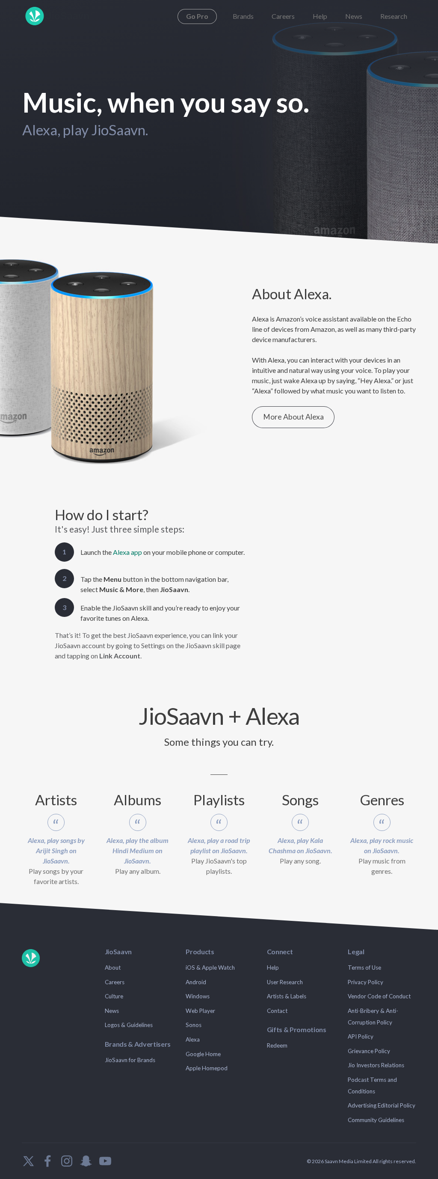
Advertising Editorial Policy (381, 1105)
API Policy (360, 1036)
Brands (243, 16)
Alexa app (127, 552)
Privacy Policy (365, 982)
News (353, 16)
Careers (283, 16)
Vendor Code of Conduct (379, 996)
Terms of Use (364, 967)
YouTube (105, 1161)
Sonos (193, 1024)
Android (196, 982)
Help (320, 16)
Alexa (193, 1039)
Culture (114, 996)
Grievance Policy (369, 1051)
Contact (277, 1010)
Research (393, 16)
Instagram (66, 1161)
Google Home (203, 1054)
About (113, 967)
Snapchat (86, 1161)
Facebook (47, 1161)
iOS (190, 967)
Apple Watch (218, 967)
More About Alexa (293, 416)
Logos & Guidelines (129, 1024)
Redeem (277, 1045)
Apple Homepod (207, 1068)
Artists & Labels (286, 996)
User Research (285, 982)
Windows (198, 996)
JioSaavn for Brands (130, 1060)
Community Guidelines (376, 1119)
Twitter (28, 1161)
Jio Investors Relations (376, 1065)
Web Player (200, 1010)
